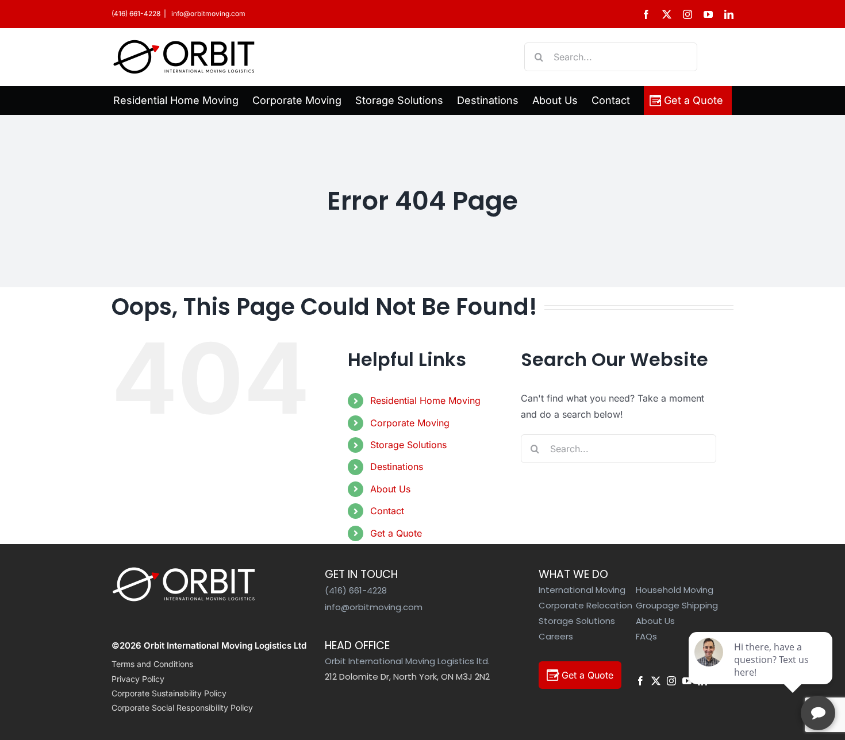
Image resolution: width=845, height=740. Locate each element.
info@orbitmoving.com (207, 13)
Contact (387, 511)
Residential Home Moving (425, 400)
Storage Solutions (408, 444)
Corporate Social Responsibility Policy (182, 707)
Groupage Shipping (677, 605)
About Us (390, 489)
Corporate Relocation (585, 605)
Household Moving (674, 590)
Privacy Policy (138, 679)
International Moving (582, 590)
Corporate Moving (410, 423)
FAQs (646, 636)
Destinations (396, 466)
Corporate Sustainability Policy (169, 693)
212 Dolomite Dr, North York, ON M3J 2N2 (407, 676)
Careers (556, 636)
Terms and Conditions (152, 664)
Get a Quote (396, 533)
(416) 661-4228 (136, 13)
